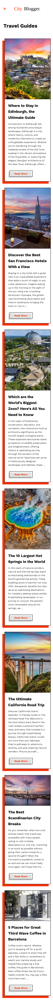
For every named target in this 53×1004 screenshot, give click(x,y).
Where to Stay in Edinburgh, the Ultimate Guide (23, 111)
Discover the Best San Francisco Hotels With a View (27, 261)
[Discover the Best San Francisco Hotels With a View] (27, 218)
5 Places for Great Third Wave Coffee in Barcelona (27, 933)
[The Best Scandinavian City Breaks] (27, 790)
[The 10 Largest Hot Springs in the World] (27, 519)
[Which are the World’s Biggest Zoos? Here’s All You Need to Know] (27, 360)
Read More (22, 174)
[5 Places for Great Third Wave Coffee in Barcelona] (27, 906)
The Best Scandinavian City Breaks (24, 818)
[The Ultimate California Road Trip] (27, 662)
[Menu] (4, 9)
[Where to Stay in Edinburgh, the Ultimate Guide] (27, 69)
